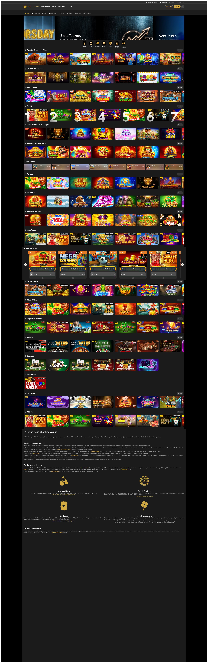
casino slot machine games (64, 449)
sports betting (55, 471)
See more (180, 50)
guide (25, 469)
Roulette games (95, 451)
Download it (124, 469)
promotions (124, 468)
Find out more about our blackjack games (63, 521)
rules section (74, 455)
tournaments (84, 468)
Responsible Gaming (57, 532)
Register (169, 6)
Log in (177, 6)
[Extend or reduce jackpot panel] (43, 278)
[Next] (155, 28)
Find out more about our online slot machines (63, 494)
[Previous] (53, 28)
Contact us (172, 2)
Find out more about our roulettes (144, 496)
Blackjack (36, 453)
